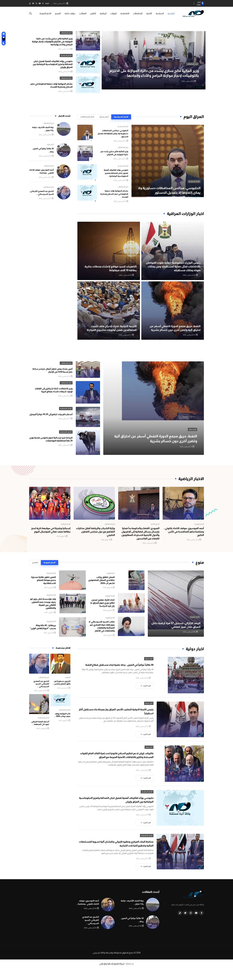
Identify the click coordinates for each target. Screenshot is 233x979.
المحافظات (137, 13)
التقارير (93, 13)
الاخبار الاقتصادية (65, 408)
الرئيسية (171, 13)
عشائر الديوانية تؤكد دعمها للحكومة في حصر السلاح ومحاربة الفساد (114, 194)
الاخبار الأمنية (155, 524)
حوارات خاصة (70, 13)
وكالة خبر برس (99, 953)
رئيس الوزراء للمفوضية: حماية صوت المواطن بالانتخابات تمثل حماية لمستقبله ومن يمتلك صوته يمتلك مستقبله (173, 266)
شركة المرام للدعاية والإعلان (111, 964)
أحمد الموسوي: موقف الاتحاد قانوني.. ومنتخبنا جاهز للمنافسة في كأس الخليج (184, 531)
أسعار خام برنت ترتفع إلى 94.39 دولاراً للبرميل (51, 414)
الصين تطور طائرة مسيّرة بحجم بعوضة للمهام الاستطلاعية (43, 580)
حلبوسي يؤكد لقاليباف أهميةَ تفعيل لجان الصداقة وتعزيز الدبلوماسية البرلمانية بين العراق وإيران (53, 64)
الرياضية (103, 13)
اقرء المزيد (147, 686)
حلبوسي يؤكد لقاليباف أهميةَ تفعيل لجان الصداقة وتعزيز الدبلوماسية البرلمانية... (116, 173)
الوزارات (113, 13)
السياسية (160, 13)
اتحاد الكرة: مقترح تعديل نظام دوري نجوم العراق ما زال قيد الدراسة (102, 603)
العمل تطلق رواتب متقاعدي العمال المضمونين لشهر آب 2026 (101, 580)
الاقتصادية (124, 13)
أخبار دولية (50, 144)
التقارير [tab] (35, 562)
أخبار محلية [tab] (104, 117)
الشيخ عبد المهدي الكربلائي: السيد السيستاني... (41, 684)
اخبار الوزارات (110, 573)
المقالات (82, 13)
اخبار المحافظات (66, 33)
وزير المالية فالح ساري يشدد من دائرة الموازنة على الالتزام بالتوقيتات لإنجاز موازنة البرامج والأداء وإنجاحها (52, 41)
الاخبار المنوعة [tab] (49, 562)
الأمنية (149, 13)
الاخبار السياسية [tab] (121, 117)
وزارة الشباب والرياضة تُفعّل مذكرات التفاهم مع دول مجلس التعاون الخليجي (95, 531)
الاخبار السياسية (192, 64)
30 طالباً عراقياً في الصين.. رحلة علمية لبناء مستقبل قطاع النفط (119, 665)
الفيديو (58, 13)
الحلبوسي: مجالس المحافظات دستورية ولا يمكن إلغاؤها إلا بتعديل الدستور (112, 133)
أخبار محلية (192, 429)
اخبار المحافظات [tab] (87, 117)
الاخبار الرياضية (49, 166)
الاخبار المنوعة (45, 13)
